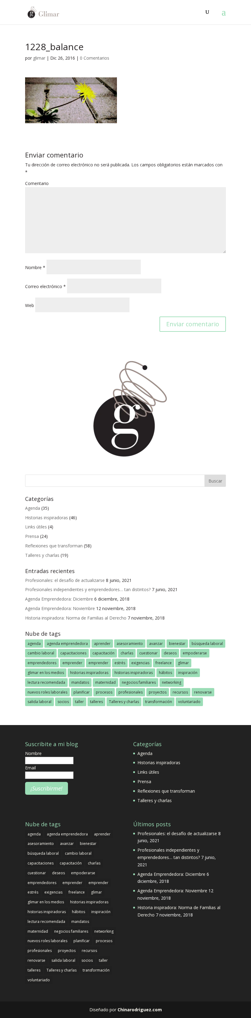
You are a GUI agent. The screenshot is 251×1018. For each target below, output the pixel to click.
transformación (158, 701)
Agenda (32, 508)
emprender (72, 662)
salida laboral (39, 701)
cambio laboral (41, 653)
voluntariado (189, 701)
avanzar (156, 643)
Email (30, 768)
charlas (127, 653)
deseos (170, 653)
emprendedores (42, 662)
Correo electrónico (45, 286)
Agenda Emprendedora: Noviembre (60, 608)
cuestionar (148, 653)
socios (63, 701)
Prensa (32, 536)
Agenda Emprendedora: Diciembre (59, 599)
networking (171, 682)
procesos (104, 692)
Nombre (35, 267)
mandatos (80, 682)
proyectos (158, 692)
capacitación (103, 653)
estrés (119, 662)
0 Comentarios (94, 58)
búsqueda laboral (207, 643)
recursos (180, 692)
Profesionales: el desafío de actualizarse (65, 580)
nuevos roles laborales (47, 692)
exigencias (140, 662)
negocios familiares (139, 682)
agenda (34, 643)
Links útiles (36, 527)
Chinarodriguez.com (140, 1009)
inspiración (187, 672)
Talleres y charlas (42, 555)
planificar (81, 692)
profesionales (130, 692)
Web (29, 305)
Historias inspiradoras (46, 517)
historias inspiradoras (89, 672)
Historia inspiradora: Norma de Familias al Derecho (75, 618)
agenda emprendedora (67, 643)
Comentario (37, 183)
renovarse (203, 692)
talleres (96, 701)
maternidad (105, 682)
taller (79, 701)
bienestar (177, 643)
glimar (39, 58)
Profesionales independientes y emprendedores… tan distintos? (88, 589)
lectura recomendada (46, 682)
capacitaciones (73, 653)
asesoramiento (130, 643)
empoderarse (195, 653)
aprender (102, 643)
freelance (163, 662)
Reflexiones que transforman (54, 546)
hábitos (165, 672)
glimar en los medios (46, 672)
